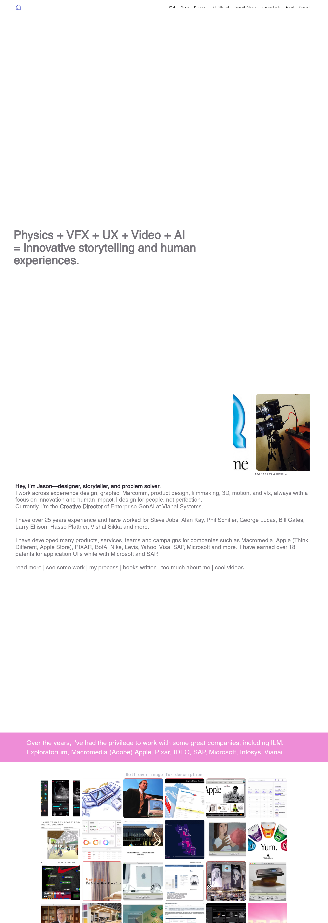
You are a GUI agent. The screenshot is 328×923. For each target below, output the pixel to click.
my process (103, 567)
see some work (65, 567)
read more (28, 567)
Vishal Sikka (106, 526)
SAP (152, 554)
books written (140, 567)
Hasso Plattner (69, 526)
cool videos (229, 567)
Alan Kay (192, 520)
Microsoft (122, 554)
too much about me (185, 567)
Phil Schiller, (223, 520)
